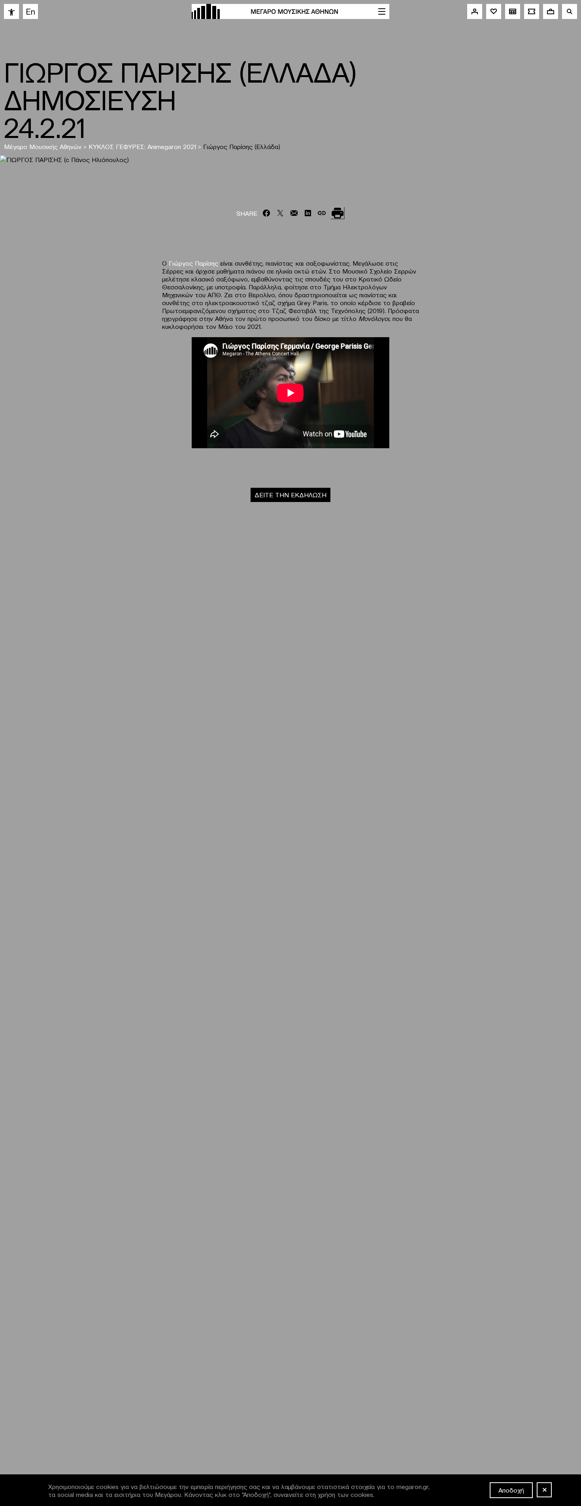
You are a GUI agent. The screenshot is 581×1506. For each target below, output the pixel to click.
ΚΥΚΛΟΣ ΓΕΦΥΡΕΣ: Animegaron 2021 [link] (142, 146)
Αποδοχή (511, 1490)
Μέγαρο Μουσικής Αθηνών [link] (42, 146)
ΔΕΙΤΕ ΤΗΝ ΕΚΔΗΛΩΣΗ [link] (290, 494)
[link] (11, 11)
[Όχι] (544, 1489)
